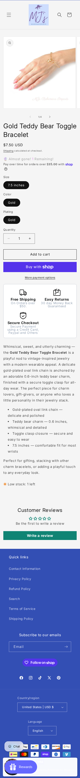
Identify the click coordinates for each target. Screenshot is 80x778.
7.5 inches (16, 185)
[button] (9, 15)
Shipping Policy (21, 618)
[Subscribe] (66, 647)
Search (14, 599)
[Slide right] (50, 117)
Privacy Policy (20, 579)
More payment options (40, 277)
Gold (12, 202)
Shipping (8, 150)
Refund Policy (20, 589)
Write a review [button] (40, 535)
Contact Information (24, 569)
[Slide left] (30, 117)
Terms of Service (22, 609)
